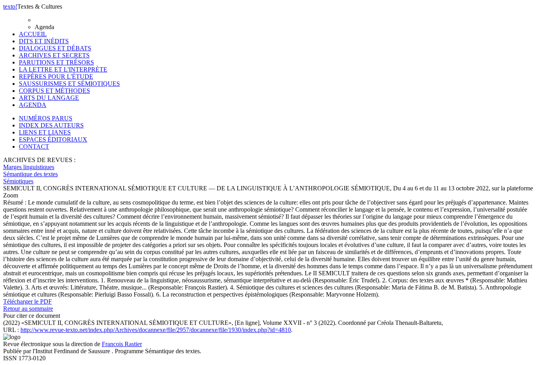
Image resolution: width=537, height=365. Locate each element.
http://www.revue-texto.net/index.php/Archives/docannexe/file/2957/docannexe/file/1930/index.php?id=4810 (155, 329)
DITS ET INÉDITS (44, 41)
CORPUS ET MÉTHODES (54, 90)
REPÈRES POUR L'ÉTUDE (56, 76)
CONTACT (34, 146)
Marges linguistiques (28, 167)
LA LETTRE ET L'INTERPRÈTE (63, 69)
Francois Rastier (122, 344)
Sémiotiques (18, 181)
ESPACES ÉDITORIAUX (53, 139)
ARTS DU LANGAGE (49, 97)
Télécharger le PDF (27, 301)
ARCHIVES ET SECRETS (54, 55)
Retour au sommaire (28, 308)
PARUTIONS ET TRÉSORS (56, 62)
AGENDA (32, 104)
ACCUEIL (33, 34)
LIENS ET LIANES (45, 132)
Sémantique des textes (30, 174)
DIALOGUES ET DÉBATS (55, 48)
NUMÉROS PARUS (45, 118)
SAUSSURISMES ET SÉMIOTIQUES (69, 83)
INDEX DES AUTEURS (51, 125)
